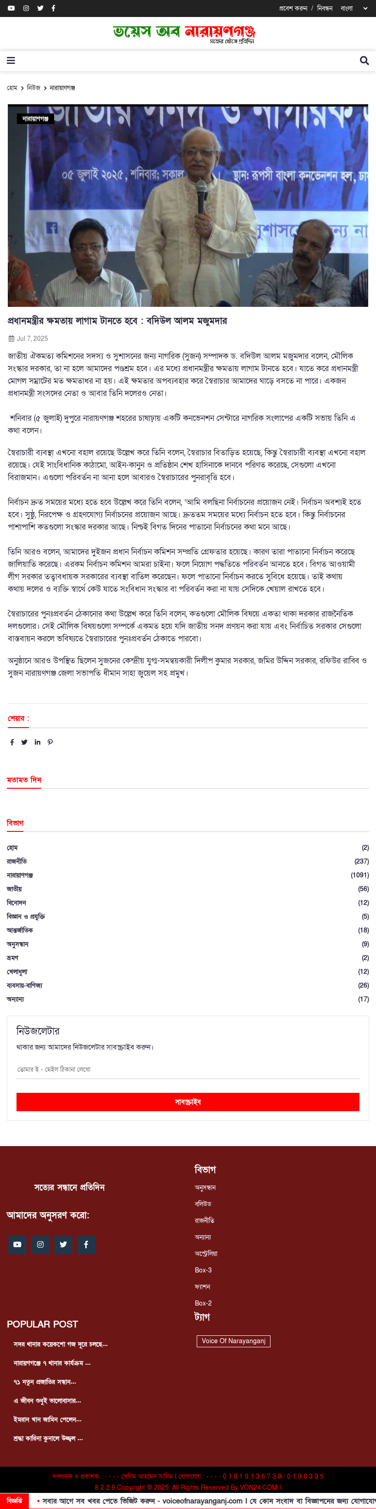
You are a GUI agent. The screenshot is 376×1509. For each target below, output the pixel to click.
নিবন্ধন (324, 8)
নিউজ (33, 88)
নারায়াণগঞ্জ (62, 88)
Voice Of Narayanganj (233, 1341)
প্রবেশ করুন (293, 8)
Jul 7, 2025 (31, 338)
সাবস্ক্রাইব (188, 1102)
